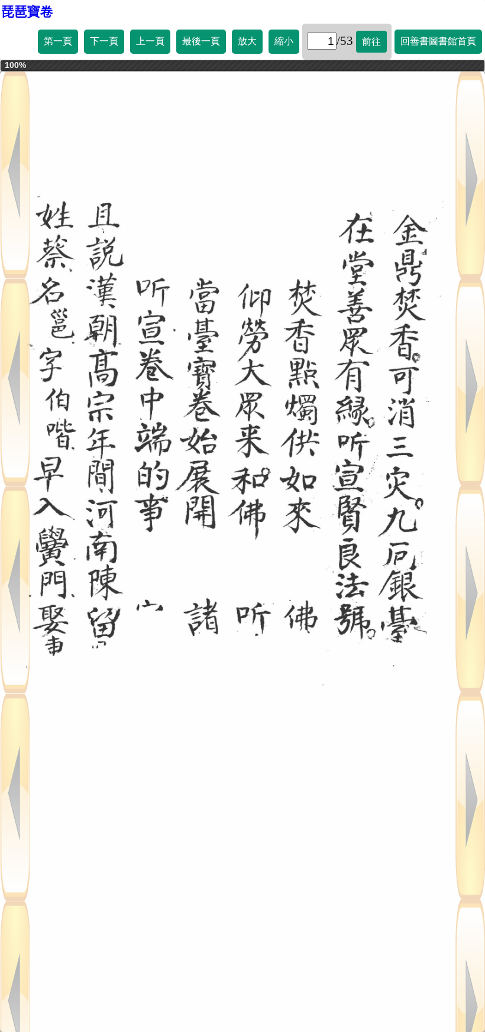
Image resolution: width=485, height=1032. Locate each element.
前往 (371, 42)
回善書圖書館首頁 (438, 41)
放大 (247, 41)
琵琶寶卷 (27, 11)
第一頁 (58, 41)
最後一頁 (201, 41)
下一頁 (104, 41)
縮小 (283, 41)
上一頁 (150, 41)
